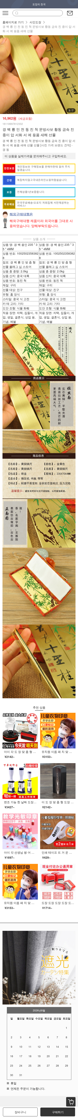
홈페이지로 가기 (13, 22)
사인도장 (35, 22)
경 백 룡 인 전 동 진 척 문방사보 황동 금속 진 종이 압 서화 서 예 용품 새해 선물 (38, 28)
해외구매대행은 (21, 214)
